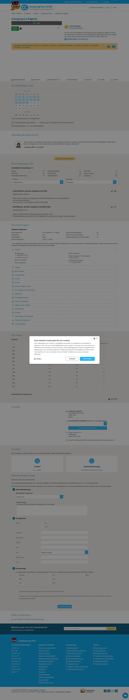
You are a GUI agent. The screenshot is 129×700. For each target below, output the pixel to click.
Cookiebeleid (53, 352)
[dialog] (64, 350)
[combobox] (94, 338)
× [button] (96, 338)
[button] (37, 359)
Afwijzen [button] (72, 359)
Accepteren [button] (87, 359)
